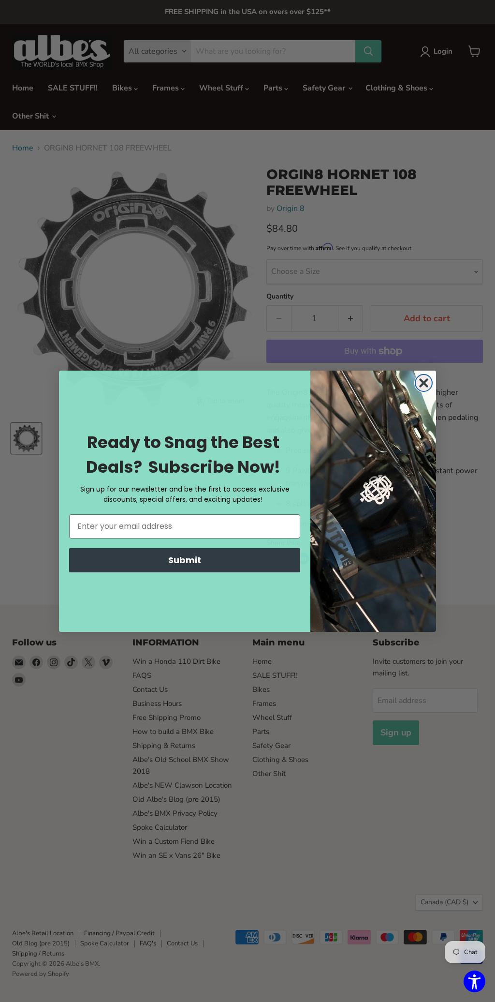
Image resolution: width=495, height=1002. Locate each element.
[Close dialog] (423, 382)
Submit (184, 560)
